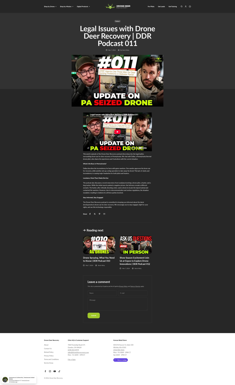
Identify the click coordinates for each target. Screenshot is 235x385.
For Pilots (151, 6)
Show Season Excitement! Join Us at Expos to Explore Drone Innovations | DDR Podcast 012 (135, 260)
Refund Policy (48, 352)
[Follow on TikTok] (59, 371)
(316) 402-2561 (118, 350)
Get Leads (161, 6)
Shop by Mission (65, 6)
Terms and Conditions (51, 359)
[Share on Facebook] (90, 214)
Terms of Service (135, 286)
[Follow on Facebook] (45, 371)
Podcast (117, 21)
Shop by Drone (49, 6)
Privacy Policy (123, 286)
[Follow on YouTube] (54, 371)
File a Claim (72, 360)
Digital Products (82, 6)
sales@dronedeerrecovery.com (78, 352)
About (46, 345)
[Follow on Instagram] (50, 371)
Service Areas (48, 363)
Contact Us (48, 349)
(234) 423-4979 (73, 350)
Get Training (173, 6)
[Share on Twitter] (95, 214)
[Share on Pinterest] (99, 214)
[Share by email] (104, 214)
